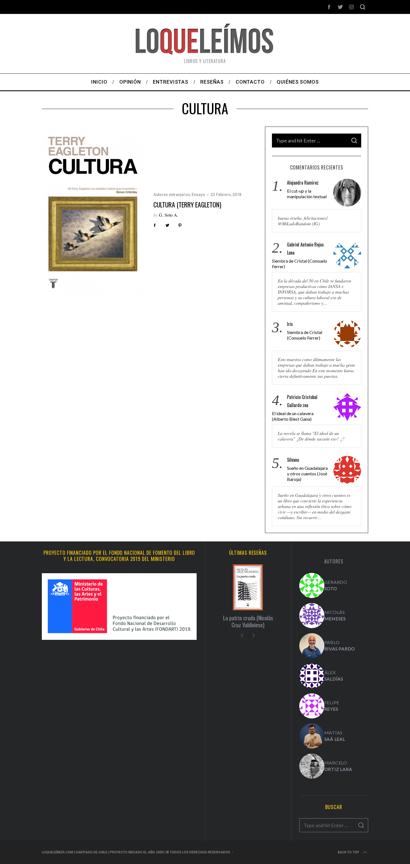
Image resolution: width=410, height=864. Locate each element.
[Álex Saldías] (311, 675)
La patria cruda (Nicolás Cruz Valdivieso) (248, 621)
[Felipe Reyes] (311, 705)
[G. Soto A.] (311, 585)
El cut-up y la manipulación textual (307, 193)
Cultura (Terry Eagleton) (187, 204)
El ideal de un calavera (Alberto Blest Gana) (292, 416)
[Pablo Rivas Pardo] (311, 645)
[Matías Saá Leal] (311, 736)
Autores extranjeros (171, 194)
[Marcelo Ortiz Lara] (311, 766)
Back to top (348, 852)
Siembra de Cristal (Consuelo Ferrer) (299, 263)
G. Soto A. (168, 215)
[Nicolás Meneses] (311, 615)
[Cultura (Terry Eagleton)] (93, 212)
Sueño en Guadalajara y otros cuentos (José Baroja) (307, 473)
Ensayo (198, 194)
